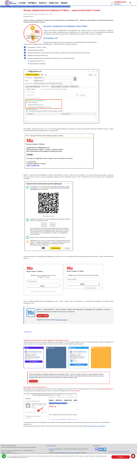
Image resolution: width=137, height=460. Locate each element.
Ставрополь (71, 452)
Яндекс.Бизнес (93, 426)
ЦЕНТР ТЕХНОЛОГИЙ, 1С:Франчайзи (35, 351)
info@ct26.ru (8, 453)
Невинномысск (64, 452)
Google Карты (101, 426)
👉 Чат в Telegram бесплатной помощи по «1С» (118, 451)
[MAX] (26, 352)
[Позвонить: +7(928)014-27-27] (4, 456)
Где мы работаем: (51, 445)
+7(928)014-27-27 (120, 2)
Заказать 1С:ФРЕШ (42, 316)
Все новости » (28, 331)
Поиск (130, 2)
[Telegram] (71, 352)
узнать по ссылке (61, 320)
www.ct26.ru (17, 453)
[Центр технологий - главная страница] (10, 2)
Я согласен (120, 457)
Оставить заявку (33, 381)
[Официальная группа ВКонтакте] (100, 449)
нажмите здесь (24, 457)
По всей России (53, 449)
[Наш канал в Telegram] (104, 449)
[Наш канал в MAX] (96, 449)
